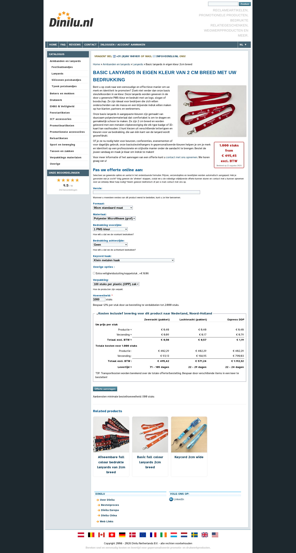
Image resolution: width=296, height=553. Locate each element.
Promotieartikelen (62, 125)
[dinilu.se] (194, 534)
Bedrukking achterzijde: (108, 240)
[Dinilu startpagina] (73, 19)
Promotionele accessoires (67, 131)
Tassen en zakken (62, 151)
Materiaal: (99, 214)
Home (53, 44)
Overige (55, 163)
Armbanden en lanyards (65, 61)
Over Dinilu (107, 499)
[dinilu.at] (81, 534)
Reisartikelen (59, 138)
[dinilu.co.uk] (204, 534)
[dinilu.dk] (132, 534)
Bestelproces (110, 505)
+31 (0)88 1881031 (128, 56)
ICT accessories (60, 119)
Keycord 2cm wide (189, 457)
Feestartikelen (60, 112)
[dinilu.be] (91, 534)
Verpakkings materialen (65, 157)
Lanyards (57, 73)
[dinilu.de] (122, 534)
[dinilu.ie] (163, 534)
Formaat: (98, 203)
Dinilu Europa (110, 510)
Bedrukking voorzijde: (107, 225)
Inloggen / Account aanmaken (122, 44)
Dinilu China (109, 515)
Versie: (97, 188)
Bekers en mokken (62, 93)
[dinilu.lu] (174, 534)
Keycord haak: (102, 256)
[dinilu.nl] (184, 534)
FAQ (62, 44)
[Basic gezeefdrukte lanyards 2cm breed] (212, 111)
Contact (90, 44)
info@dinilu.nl (167, 56)
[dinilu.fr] (153, 534)
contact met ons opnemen (181, 157)
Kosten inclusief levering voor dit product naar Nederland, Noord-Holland (155, 313)
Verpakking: (100, 279)
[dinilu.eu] (143, 534)
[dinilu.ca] (101, 534)
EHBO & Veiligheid (62, 106)
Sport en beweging (62, 144)
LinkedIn (179, 499)
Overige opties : (104, 266)
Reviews (75, 44)
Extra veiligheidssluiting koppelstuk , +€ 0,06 (122, 273)
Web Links (106, 521)
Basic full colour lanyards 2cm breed (150, 462)
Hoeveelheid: (103, 295)
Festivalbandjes (62, 67)
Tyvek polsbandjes (64, 86)
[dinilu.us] (215, 534)
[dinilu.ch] (112, 534)
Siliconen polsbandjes (66, 79)
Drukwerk (56, 100)
